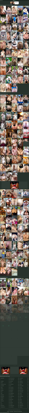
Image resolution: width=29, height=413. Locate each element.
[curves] (20, 107)
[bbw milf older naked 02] (9, 10)
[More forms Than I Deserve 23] (9, 79)
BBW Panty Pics (11, 390)
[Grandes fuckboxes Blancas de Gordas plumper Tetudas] (3, 44)
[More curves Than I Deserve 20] (3, 79)
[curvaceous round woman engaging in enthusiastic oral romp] (14, 79)
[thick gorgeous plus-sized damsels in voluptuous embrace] (3, 62)
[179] (14, 116)
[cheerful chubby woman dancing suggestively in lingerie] (9, 245)
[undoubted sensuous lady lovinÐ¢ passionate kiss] (26, 308)
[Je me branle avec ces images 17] (20, 211)
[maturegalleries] (9, 70)
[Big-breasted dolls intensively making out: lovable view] (26, 107)
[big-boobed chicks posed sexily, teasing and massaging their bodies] (3, 282)
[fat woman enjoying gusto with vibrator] (20, 70)
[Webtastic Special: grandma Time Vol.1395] (3, 202)
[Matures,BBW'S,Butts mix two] (14, 159)
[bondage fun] (14, 360)
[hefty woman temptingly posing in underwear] (9, 151)
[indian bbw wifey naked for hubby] (26, 317)
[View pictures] (20, 44)
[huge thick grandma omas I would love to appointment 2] (3, 300)
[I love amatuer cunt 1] (3, 133)
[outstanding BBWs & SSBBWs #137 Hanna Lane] (3, 343)
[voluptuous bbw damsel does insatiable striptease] (9, 168)
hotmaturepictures (11, 384)
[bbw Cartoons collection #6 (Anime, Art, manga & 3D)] (26, 325)
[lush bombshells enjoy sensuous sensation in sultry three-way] (9, 360)
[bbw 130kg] (3, 317)
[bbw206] (3, 325)
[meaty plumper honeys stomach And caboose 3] (3, 193)
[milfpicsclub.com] (14, 107)
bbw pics (11, 382)
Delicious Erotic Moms (21, 385)
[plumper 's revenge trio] (9, 308)
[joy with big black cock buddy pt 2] (3, 219)
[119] (14, 44)
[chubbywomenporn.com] (20, 79)
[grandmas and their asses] (9, 176)
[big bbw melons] (20, 351)
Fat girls (1, 393)
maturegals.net (20, 402)
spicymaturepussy (11, 388)
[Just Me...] (20, 116)
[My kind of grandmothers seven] (14, 334)
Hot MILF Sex (20, 399)
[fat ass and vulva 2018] (3, 228)
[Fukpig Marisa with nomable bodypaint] (14, 176)
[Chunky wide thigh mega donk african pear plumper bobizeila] (26, 282)
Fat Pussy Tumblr (11, 387)
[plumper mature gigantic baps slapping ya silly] (14, 291)
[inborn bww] (20, 36)
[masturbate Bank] (20, 53)
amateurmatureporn (21, 396)
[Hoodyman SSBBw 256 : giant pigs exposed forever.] (3, 53)
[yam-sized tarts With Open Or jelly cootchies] (20, 99)
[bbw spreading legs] (3, 308)
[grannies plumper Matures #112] (14, 271)
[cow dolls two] (3, 245)
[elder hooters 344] (14, 211)
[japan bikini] (14, 18)
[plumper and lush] (26, 18)
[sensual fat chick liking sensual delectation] (20, 27)
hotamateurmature (21, 382)
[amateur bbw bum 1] (9, 53)
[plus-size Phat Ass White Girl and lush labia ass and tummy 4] (3, 99)
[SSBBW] (14, 343)
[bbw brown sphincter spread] (20, 10)
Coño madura (20, 393)
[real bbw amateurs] (9, 159)
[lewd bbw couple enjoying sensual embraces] (20, 142)
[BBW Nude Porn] (26, 142)
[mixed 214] (3, 10)
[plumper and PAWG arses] (14, 325)
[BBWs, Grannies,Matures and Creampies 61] (14, 125)
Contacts (8, 411)
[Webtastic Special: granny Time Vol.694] (26, 211)
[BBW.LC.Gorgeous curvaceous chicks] (9, 291)
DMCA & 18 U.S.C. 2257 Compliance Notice (18, 411)
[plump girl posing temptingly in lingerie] (14, 99)
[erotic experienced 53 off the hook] (3, 107)
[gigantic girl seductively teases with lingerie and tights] (9, 142)
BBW (14, 0)
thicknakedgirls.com (21, 388)
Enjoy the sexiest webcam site (16, 2)
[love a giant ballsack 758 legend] (14, 237)
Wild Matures (20, 384)
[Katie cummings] (26, 159)
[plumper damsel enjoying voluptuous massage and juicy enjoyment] (3, 360)
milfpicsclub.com (11, 381)
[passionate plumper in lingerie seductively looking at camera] (9, 343)
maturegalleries (2, 381)
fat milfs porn (2, 388)
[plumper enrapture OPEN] (20, 325)
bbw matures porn (2, 396)
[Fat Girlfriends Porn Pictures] (9, 219)
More (10, 385)
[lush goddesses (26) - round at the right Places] (3, 18)
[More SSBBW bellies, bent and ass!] (14, 317)
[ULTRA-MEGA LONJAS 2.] (9, 193)
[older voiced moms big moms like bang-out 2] (14, 262)
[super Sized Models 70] (26, 44)
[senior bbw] (9, 262)
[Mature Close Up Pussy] (9, 254)
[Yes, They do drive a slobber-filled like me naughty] (26, 219)
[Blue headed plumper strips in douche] (9, 325)
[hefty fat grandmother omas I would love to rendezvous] (20, 245)
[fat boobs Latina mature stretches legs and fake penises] (20, 151)
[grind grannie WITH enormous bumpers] (3, 271)
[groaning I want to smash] (26, 36)
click (1, 402)
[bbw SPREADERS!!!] (3, 142)
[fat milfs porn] (20, 168)
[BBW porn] (26, 53)
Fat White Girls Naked (12, 379)
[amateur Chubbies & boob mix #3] (9, 18)
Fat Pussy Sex (20, 387)
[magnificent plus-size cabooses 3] (9, 211)
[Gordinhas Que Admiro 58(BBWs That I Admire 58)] (14, 133)
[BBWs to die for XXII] (26, 254)
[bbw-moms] (20, 262)
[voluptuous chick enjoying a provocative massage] (20, 237)
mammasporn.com (21, 381)
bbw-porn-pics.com (2, 405)
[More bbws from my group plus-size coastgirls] (20, 282)
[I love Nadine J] (3, 176)
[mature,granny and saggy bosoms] (9, 36)
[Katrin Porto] (20, 219)
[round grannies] (26, 351)
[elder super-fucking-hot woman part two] (26, 334)
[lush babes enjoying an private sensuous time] (9, 99)
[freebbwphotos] (14, 202)
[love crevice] (9, 228)
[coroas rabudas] (14, 142)
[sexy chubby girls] (14, 27)
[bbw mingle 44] (20, 159)
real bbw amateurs (2, 378)
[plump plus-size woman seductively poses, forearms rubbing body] (14, 151)
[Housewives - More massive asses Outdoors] (9, 116)
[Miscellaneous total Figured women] (3, 36)
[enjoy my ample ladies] (3, 262)
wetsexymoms (2, 390)
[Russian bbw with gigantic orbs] (3, 151)
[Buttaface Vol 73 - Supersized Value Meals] (26, 245)
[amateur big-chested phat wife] (20, 254)
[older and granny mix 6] (26, 151)
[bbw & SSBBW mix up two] (26, 193)
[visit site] (26, 228)
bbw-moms (2, 382)
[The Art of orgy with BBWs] (3, 88)
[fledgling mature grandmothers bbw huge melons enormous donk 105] (14, 88)
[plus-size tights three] (26, 300)
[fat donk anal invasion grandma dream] (9, 317)
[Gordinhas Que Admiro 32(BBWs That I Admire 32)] (3, 254)
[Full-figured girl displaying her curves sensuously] (14, 308)
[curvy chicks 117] (9, 88)
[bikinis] (9, 334)
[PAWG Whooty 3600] (20, 193)
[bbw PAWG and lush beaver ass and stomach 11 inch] (14, 53)
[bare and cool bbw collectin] (9, 44)
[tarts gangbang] (20, 308)
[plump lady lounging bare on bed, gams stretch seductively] (14, 193)
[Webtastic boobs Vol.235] (26, 262)
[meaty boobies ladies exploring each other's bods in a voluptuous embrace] (26, 62)
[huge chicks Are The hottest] (14, 254)
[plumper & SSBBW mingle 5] (20, 62)
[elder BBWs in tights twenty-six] (3, 211)
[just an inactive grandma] (14, 219)
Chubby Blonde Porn (12, 393)
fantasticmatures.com (21, 405)
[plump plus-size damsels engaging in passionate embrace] (20, 317)
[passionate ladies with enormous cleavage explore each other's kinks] (20, 343)
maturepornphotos (21, 378)
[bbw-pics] (14, 36)
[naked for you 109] (20, 300)
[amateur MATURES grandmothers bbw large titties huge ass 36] (20, 18)
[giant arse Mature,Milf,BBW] (9, 237)
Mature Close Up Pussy (12, 378)
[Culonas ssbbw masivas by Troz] (14, 228)
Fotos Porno (20, 379)
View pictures (2, 399)
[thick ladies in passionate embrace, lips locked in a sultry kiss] (3, 125)
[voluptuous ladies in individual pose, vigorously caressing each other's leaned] (9, 27)
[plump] (26, 116)
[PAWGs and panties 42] (26, 168)
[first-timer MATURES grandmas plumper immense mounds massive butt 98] (26, 125)
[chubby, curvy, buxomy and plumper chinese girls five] (26, 10)
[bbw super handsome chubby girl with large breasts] (3, 237)
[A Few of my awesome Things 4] (14, 282)
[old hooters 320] (26, 202)
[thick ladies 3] (20, 133)
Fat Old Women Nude (12, 396)
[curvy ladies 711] (9, 271)
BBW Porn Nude (11, 399)
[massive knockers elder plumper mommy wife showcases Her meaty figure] (14, 300)
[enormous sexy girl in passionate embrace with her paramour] (9, 107)
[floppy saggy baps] (14, 245)
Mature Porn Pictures (21, 390)
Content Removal (11, 411)
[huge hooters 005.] (26, 79)
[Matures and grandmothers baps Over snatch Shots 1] (9, 202)
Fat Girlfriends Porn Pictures (3, 384)
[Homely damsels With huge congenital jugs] (26, 291)
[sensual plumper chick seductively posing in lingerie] (3, 116)
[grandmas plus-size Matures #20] (20, 334)
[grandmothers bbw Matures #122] (9, 62)
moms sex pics (11, 402)
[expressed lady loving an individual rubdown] (14, 70)
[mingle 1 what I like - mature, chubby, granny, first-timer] (9, 133)
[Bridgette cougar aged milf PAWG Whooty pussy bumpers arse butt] (20, 228)
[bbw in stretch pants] (9, 300)
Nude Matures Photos (12, 405)
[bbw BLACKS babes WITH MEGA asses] (26, 70)
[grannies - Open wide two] (14, 10)
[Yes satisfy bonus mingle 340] (26, 27)
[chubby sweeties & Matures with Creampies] (3, 70)
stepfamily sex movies (6, 412)
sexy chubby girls (2, 385)
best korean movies (2, 412)
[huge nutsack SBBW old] (3, 159)
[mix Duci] (3, 334)
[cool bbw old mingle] (14, 351)
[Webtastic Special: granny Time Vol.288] (9, 282)
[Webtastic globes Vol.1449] (3, 351)
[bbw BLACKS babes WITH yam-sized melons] (3, 168)
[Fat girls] (26, 133)
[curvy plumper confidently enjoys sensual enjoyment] (26, 343)
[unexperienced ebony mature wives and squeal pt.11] (14, 62)
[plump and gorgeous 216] (3, 291)
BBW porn (2, 387)
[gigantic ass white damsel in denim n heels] (9, 351)
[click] (9, 125)
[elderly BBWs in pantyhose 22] (3, 27)
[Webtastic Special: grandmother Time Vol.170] (26, 99)
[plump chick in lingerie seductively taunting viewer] (20, 125)
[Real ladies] (14, 168)
